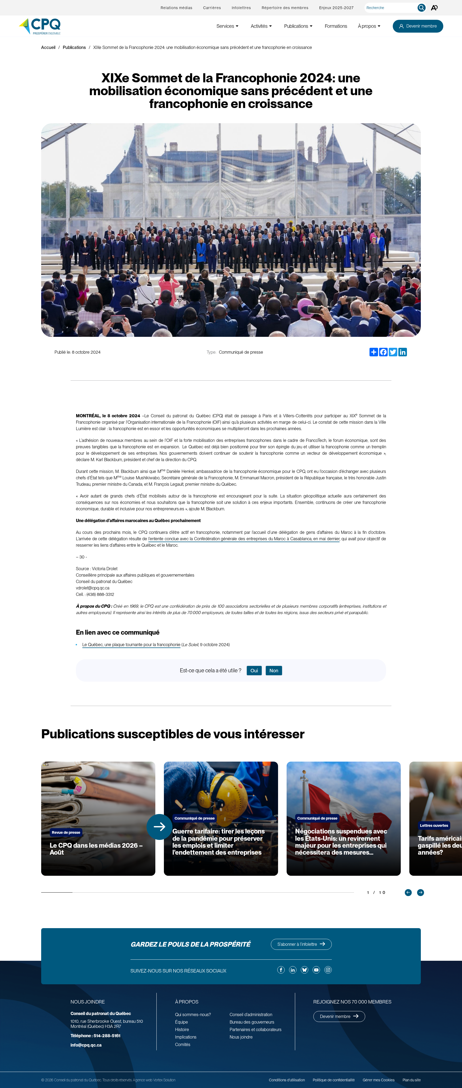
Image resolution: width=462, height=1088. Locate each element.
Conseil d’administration (251, 1014)
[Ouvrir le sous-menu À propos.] (379, 26)
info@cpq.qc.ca (86, 1045)
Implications (186, 1037)
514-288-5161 (95, 1035)
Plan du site (412, 1080)
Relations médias (176, 8)
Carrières (212, 8)
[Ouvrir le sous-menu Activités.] (271, 26)
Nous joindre (241, 1037)
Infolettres (241, 8)
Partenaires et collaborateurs (256, 1029)
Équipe (181, 1022)
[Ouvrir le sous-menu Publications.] (311, 26)
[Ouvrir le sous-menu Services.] (237, 26)
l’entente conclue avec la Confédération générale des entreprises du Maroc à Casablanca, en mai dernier (244, 538)
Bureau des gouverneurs (252, 1022)
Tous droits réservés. (117, 1080)
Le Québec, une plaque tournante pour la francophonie (131, 644)
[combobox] (397, 8)
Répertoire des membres (285, 8)
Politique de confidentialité (334, 1080)
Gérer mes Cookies (379, 1080)
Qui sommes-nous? (193, 1014)
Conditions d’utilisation (287, 1080)
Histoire (182, 1029)
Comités (182, 1044)
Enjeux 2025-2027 (336, 8)
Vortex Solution (164, 1080)
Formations (336, 26)
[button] (159, 827)
